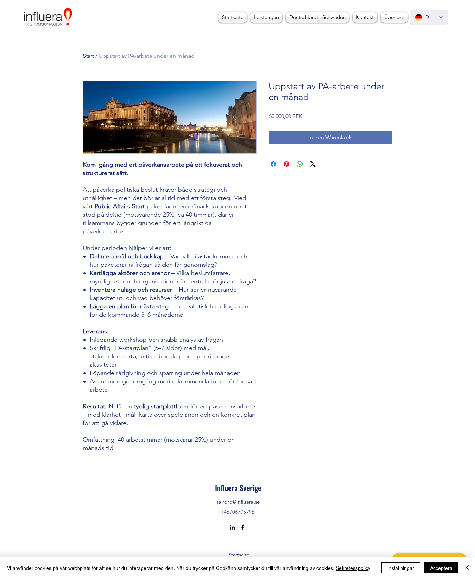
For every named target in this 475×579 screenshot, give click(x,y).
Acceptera (441, 567)
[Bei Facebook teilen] (273, 164)
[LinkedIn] (232, 527)
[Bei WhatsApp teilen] (300, 164)
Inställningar (400, 567)
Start (88, 55)
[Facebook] (242, 527)
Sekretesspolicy (353, 567)
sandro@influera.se (238, 501)
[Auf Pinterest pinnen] (286, 164)
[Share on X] (313, 164)
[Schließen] (466, 567)
